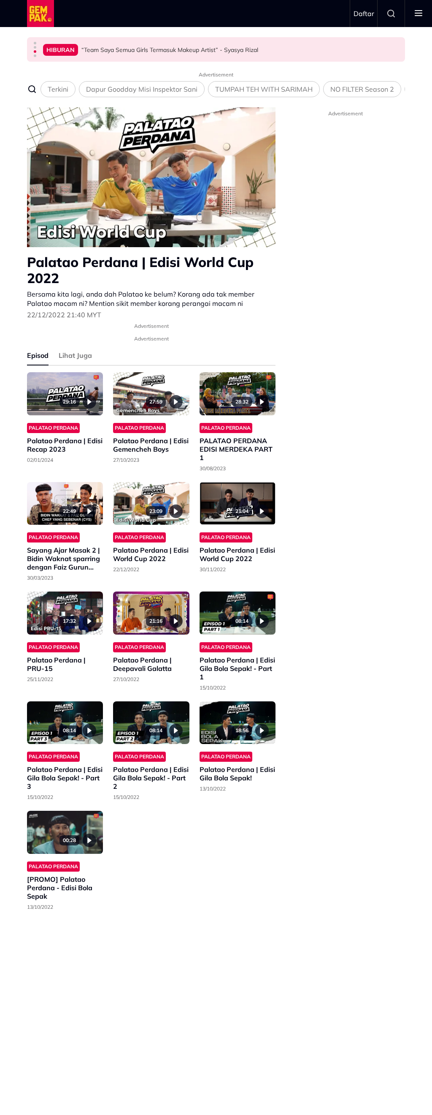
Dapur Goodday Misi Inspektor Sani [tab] (141, 89)
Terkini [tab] (58, 89)
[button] (35, 43)
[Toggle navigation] (418, 13)
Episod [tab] (38, 355)
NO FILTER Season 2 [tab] (362, 89)
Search (391, 13)
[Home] (40, 13)
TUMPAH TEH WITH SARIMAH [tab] (264, 89)
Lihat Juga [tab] (75, 355)
